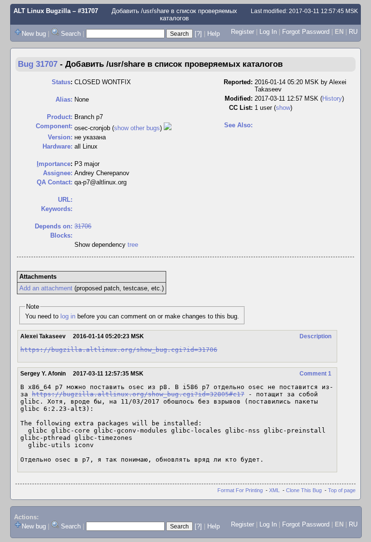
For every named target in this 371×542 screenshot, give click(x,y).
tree (133, 244)
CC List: (241, 107)
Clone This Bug (304, 490)
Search (71, 33)
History (332, 98)
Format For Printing (240, 490)
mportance (54, 163)
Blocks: (61, 235)
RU (353, 31)
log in (67, 316)
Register (242, 31)
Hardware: (57, 146)
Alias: (64, 99)
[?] (198, 33)
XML (274, 490)
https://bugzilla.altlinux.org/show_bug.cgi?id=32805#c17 (138, 394)
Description (315, 336)
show (283, 107)
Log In (268, 31)
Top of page (342, 490)
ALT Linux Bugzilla (42, 11)
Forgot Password (305, 31)
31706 (82, 226)
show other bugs (137, 128)
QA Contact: (54, 182)
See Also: (238, 125)
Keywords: (56, 208)
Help (213, 33)
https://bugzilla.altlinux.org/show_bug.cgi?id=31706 (118, 349)
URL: (65, 199)
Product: (59, 116)
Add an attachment (45, 288)
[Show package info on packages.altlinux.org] (167, 128)
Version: (60, 137)
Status (61, 82)
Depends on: (53, 226)
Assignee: (57, 173)
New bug (34, 33)
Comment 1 (315, 373)
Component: (54, 126)
